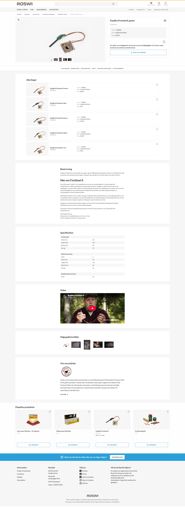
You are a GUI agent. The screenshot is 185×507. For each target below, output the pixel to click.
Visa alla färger (139, 52)
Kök (32, 9)
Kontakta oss (117, 457)
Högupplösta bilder (104, 68)
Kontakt (131, 9)
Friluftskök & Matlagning (48, 14)
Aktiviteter (53, 9)
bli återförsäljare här (117, 478)
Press (149, 9)
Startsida (19, 14)
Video (94, 68)
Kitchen (85, 471)
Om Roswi (20, 474)
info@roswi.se (53, 473)
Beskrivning (75, 68)
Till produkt (33, 445)
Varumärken (42, 9)
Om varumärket (118, 68)
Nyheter (19, 477)
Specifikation (85, 68)
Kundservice (141, 9)
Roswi (84, 474)
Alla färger (65, 68)
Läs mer (63, 394)
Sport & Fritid (22, 9)
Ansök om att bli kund (161, 9)
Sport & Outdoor (88, 477)
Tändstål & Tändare (62, 14)
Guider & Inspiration (24, 471)
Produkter (27, 14)
